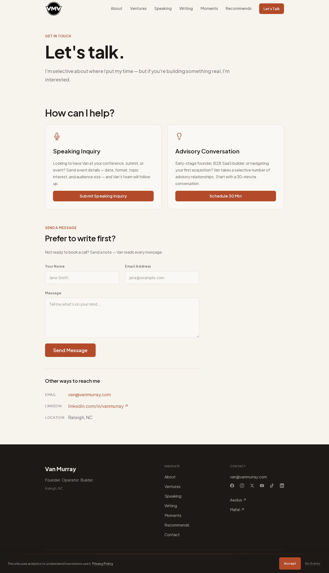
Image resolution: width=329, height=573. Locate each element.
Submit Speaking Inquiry (103, 195)
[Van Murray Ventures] (53, 8)
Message (53, 293)
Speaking (163, 8)
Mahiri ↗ (237, 509)
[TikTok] (272, 485)
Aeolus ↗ (238, 499)
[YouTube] (262, 485)
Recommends (238, 8)
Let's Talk (271, 9)
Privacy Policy (102, 563)
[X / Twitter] (252, 485)
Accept (290, 563)
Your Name (55, 266)
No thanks (312, 563)
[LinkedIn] (282, 485)
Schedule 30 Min (226, 195)
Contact (172, 534)
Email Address (138, 266)
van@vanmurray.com (89, 394)
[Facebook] (232, 485)
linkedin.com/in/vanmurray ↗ (98, 406)
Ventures (138, 8)
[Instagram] (242, 485)
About (116, 8)
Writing (186, 8)
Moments (209, 8)
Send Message (70, 350)
